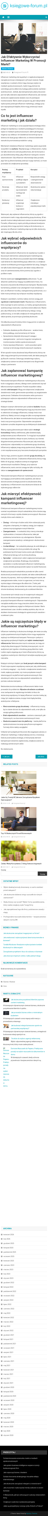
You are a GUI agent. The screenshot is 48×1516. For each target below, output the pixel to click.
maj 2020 (6, 1418)
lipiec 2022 (7, 1304)
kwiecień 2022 (8, 1317)
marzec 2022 (8, 1322)
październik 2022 (9, 1291)
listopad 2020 (8, 1392)
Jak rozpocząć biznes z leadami (15, 1472)
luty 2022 (6, 1326)
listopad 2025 (8, 1248)
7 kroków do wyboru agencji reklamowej (25, 1038)
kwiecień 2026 (8, 1235)
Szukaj (3, 870)
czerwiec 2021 (8, 1361)
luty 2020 (6, 1431)
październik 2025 (9, 1252)
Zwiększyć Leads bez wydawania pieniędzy (19, 1502)
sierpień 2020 (8, 1405)
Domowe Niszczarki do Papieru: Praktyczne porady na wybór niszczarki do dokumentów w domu (28, 1051)
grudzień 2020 (8, 1387)
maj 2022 (6, 1313)
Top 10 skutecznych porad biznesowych (16, 833)
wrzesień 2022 (8, 1296)
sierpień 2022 (8, 1300)
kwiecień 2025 (8, 1261)
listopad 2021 (8, 1339)
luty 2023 (6, 1274)
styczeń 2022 (8, 1330)
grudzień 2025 (8, 1243)
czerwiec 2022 (8, 1309)
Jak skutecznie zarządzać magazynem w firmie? (21, 933)
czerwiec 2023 (8, 1265)
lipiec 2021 (7, 1357)
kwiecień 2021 (8, 1370)
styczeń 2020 (8, 1435)
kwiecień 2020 (8, 1422)
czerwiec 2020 (8, 1413)
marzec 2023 (8, 1269)
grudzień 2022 (8, 1282)
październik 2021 (9, 1344)
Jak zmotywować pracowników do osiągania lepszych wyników (8, 757)
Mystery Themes (31, 1513)
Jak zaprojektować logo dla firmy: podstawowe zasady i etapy (23, 910)
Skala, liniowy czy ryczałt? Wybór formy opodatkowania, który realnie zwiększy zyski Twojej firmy (24, 903)
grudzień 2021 (8, 1335)
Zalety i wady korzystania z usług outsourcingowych (21, 864)
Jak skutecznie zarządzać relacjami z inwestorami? (22, 1484)
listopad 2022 (8, 1287)
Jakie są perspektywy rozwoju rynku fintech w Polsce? (23, 1506)
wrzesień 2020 (8, 1400)
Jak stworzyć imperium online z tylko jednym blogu (22, 956)
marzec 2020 (8, 1427)
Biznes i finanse (7, 68)
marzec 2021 (8, 1374)
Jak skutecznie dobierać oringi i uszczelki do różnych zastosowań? (22, 896)
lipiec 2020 (7, 1409)
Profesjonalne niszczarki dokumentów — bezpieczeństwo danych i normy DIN (24, 918)
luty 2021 (6, 1378)
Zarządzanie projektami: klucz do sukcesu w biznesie (22, 952)
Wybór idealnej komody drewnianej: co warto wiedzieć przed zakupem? (23, 888)
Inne (5, 986)
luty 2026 (6, 1239)
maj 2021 (6, 1365)
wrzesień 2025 (8, 1256)
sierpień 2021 (8, 1352)
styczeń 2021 (8, 1383)
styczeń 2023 (8, 1278)
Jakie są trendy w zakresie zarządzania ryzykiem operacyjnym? (20, 798)
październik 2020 (9, 1396)
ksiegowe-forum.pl (21, 72)
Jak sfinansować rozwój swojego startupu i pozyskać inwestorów (42, 757)
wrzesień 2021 (8, 1348)
